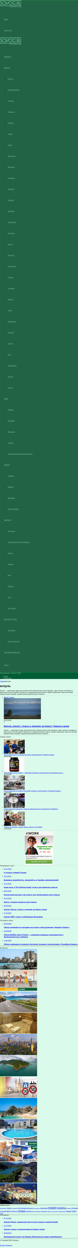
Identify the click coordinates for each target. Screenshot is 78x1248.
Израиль (11, 410)
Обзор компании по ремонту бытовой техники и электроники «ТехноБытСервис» (32, 791)
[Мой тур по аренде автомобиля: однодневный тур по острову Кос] (18, 1161)
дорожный (14, 1208)
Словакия (11, 288)
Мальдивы (11, 432)
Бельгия (10, 79)
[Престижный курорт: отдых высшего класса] (18, 1182)
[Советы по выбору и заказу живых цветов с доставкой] (14, 825)
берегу (9, 1208)
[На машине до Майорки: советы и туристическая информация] (18, 1012)
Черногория (12, 222)
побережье (38, 1211)
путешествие (54, 1211)
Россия (10, 388)
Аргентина (11, 531)
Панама (10, 564)
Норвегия (11, 189)
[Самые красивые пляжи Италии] (18, 1118)
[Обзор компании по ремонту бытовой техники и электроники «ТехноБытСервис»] (14, 789)
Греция (10, 134)
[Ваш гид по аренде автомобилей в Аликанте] (18, 990)
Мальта (10, 244)
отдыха (28, 1211)
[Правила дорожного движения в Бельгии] (18, 1097)
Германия (11, 112)
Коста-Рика (12, 608)
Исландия (11, 233)
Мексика (11, 586)
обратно (15, 1211)
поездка (44, 1211)
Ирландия (11, 167)
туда (1, 1213)
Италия (10, 377)
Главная (3, 681)
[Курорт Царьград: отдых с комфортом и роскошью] (18, 1033)
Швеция (10, 299)
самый (68, 1211)
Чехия (10, 310)
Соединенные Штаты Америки (18, 542)
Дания (10, 145)
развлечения (61, 1211)
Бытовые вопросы (12, 652)
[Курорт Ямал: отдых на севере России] (18, 1139)
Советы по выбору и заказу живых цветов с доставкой (23, 827)
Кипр (9, 354)
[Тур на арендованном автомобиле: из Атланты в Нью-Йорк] (18, 1054)
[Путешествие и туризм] (10, 7)
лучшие (74, 1208)
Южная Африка (13, 509)
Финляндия (12, 156)
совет (74, 1211)
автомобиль (3, 1208)
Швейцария (12, 321)
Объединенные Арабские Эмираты (20, 454)
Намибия (11, 476)
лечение (68, 1208)
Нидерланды (12, 366)
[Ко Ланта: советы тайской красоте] (18, 1076)
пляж (33, 1211)
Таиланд (11, 443)
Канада (10, 553)
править (49, 1211)
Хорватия (11, 211)
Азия (6, 399)
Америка (7, 520)
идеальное (37, 1208)
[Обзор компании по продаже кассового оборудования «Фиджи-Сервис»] (14, 753)
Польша (10, 277)
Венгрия (11, 123)
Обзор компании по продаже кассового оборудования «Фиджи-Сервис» (29, 755)
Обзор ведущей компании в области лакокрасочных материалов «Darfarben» (31, 809)
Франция (11, 200)
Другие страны (10, 619)
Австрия (11, 101)
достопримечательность (25, 1208)
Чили (9, 597)
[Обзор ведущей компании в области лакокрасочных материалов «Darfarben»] (14, 807)
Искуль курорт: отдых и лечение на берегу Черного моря (36, 726)
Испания (11, 332)
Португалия (12, 266)
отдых (21, 1210)
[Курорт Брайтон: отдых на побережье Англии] (18, 1203)
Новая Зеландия (13, 641)
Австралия (11, 630)
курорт (52, 1207)
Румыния (11, 255)
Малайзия (11, 421)
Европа (7, 68)
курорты (61, 1207)
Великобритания (13, 90)
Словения (11, 178)
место (9, 1211)
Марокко (11, 487)
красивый (44, 1208)
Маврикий (11, 498)
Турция (10, 343)
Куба (9, 575)
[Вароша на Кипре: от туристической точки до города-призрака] (18, 969)
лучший (3, 1211)
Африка (7, 465)
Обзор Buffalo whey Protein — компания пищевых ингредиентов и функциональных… (34, 773)
